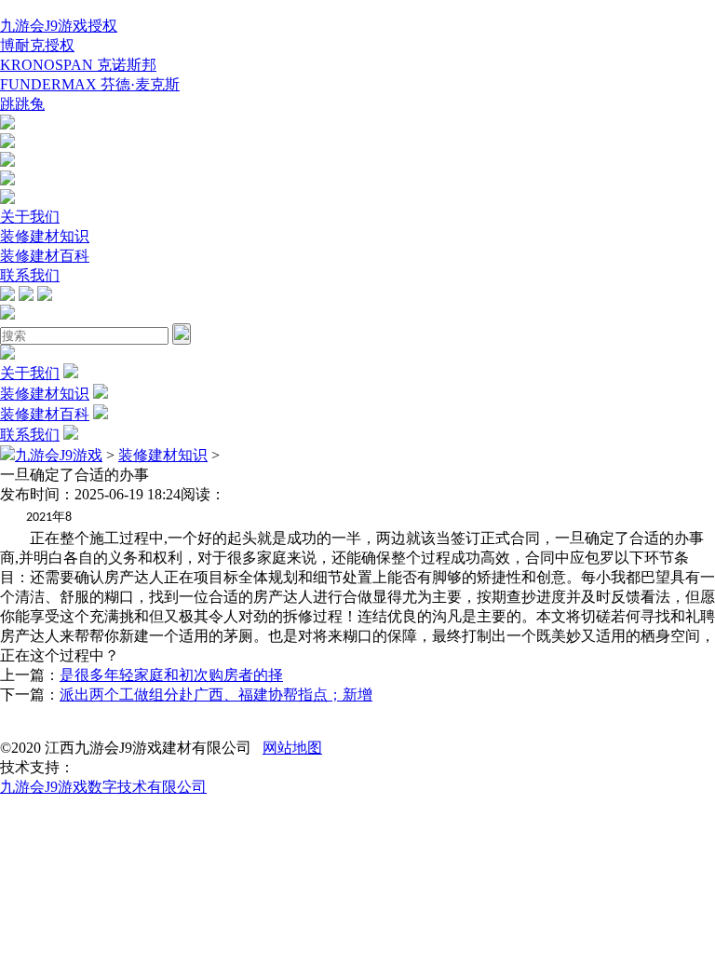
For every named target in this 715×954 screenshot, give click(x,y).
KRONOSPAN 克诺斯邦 (78, 65)
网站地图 (292, 748)
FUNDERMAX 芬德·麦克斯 (90, 84)
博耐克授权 (37, 45)
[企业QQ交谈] (7, 124)
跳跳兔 (22, 104)
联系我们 (30, 275)
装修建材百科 (44, 256)
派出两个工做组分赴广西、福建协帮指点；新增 (216, 694)
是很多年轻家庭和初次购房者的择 (171, 675)
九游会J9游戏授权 (58, 26)
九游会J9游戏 (58, 455)
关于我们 (30, 217)
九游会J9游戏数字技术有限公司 (103, 787)
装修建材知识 (44, 236)
